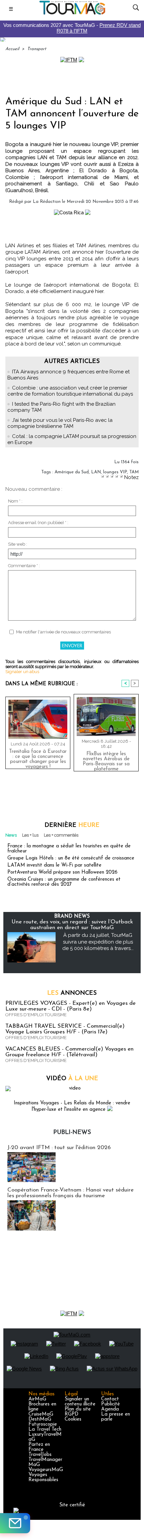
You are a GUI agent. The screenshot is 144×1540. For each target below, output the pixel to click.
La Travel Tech (44, 1429)
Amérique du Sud (72, 472)
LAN (96, 472)
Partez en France (39, 1447)
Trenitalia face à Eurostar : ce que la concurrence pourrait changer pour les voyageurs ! (38, 757)
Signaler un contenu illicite (80, 1402)
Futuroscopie (42, 1424)
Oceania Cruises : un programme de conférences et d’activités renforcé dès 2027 (64, 882)
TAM (134, 472)
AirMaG (37, 1399)
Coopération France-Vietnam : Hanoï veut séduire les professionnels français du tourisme (70, 1193)
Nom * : (15, 501)
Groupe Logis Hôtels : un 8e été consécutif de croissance (70, 858)
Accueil (12, 49)
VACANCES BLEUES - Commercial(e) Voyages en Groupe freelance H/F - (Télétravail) (69, 1052)
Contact (110, 1399)
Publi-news (72, 1133)
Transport (36, 49)
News (11, 835)
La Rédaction (47, 201)
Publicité (110, 1404)
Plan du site (78, 1409)
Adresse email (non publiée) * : (38, 522)
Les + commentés (61, 835)
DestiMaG (39, 1419)
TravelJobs (40, 1454)
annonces (72, 993)
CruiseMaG (40, 1414)
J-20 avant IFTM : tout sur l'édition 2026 (59, 1147)
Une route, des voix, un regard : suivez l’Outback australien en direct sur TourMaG (72, 924)
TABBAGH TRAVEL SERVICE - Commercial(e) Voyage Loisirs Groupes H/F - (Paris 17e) (65, 1029)
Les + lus (30, 835)
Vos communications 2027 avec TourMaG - (72, 28)
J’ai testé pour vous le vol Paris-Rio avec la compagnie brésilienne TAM (60, 423)
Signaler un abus (22, 671)
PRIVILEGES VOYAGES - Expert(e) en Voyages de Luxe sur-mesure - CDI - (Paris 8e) (70, 1006)
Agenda (110, 1409)
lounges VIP (115, 472)
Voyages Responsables (43, 1477)
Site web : (17, 544)
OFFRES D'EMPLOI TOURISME (36, 1014)
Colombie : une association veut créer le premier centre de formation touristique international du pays (70, 391)
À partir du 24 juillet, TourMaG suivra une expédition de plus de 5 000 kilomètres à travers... (98, 941)
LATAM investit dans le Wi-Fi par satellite (54, 865)
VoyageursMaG (45, 1469)
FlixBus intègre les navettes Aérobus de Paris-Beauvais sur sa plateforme (106, 759)
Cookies (73, 1419)
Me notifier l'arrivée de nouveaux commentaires (63, 631)
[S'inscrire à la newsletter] (15, 1523)
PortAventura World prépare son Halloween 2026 (62, 872)
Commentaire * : (24, 565)
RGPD (71, 1414)
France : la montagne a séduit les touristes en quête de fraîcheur (69, 849)
